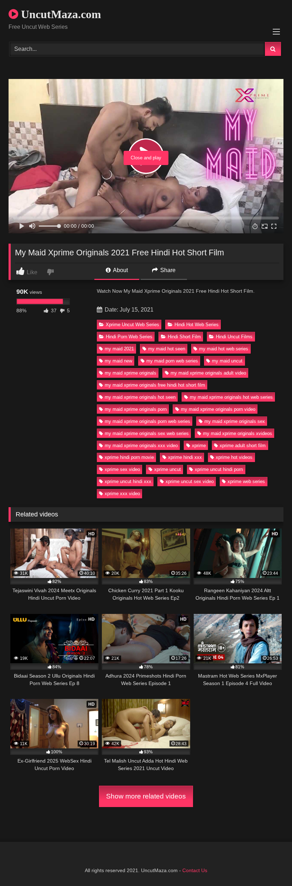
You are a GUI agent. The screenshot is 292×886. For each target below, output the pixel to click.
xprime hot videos (234, 457)
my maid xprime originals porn (136, 409)
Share (167, 270)
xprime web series (246, 481)
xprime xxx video (122, 493)
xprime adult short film (243, 445)
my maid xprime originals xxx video (141, 445)
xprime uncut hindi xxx (128, 481)
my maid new (118, 361)
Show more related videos (146, 796)
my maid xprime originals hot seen (140, 397)
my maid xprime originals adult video (208, 373)
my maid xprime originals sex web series (147, 433)
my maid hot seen (166, 348)
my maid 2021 (119, 348)
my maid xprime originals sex (234, 421)
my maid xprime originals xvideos (237, 433)
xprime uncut (167, 469)
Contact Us (194, 870)
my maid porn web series (172, 361)
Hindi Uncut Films (234, 336)
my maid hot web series (223, 348)
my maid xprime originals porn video (218, 409)
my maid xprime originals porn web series (147, 421)
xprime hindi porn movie (129, 457)
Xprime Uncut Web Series (132, 324)
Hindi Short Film (184, 336)
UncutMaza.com (59, 14)
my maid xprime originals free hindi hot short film (155, 385)
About (120, 270)
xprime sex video (122, 469)
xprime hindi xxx (185, 457)
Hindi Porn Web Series (129, 336)
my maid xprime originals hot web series (231, 397)
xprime (199, 445)
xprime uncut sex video (190, 481)
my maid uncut (227, 361)
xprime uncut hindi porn (219, 469)
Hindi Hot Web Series (196, 324)
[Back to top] (270, 865)
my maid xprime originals (130, 373)
